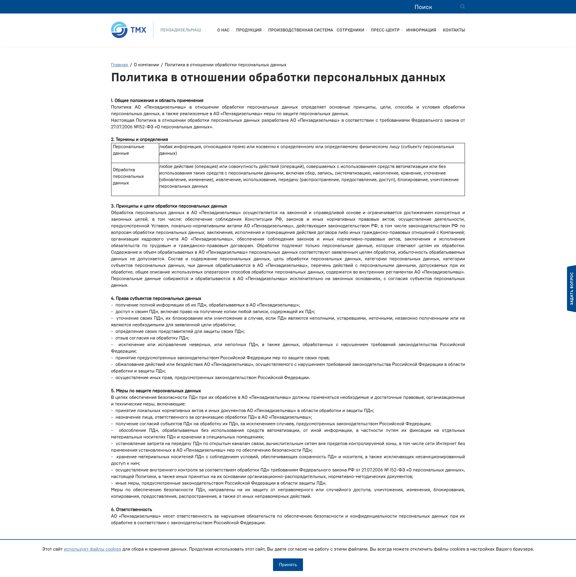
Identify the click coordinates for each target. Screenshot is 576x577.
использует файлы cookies (92, 549)
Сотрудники (350, 30)
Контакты (454, 30)
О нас (223, 30)
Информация (421, 30)
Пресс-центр (385, 30)
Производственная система (300, 30)
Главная (120, 64)
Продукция (249, 30)
